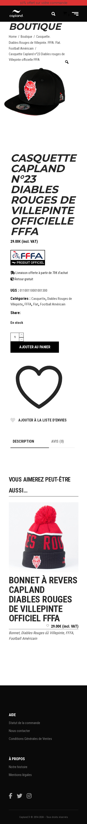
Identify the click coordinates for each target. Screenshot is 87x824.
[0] (65, 14)
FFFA (51, 42)
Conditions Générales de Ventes (30, 739)
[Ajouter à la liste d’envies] (47, 630)
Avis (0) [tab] (57, 441)
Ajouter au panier (34, 347)
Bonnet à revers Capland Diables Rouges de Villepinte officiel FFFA (43, 599)
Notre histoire (18, 767)
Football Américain (21, 48)
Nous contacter (19, 731)
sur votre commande (43, 3)
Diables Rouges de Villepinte (27, 42)
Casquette (43, 36)
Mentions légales (20, 775)
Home (13, 36)
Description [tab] (23, 441)
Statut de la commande (24, 723)
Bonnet (14, 633)
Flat (57, 42)
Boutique (26, 36)
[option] (37, 92)
